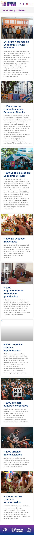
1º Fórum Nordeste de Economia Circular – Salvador (16, 44)
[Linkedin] (23, 4)
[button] (31, 4)
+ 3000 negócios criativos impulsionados (13, 347)
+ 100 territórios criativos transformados (12, 499)
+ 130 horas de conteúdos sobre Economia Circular (14, 109)
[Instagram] (20, 4)
